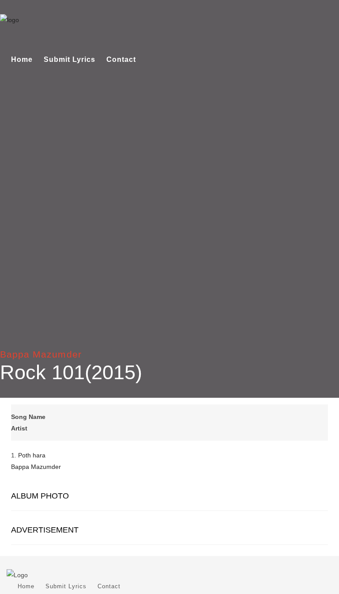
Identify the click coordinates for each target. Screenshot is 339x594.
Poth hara (31, 455)
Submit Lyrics (69, 59)
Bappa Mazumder (41, 354)
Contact (121, 59)
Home (22, 59)
